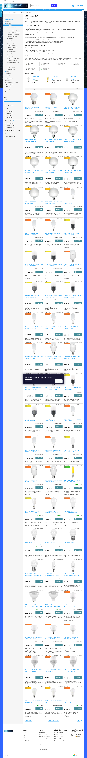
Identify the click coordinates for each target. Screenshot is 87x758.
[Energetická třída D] (73, 225)
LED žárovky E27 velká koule (13, 31)
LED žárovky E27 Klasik (11, 27)
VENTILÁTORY (8, 86)
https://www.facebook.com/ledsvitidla (30, 739)
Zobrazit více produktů (53, 85)
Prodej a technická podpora (35, 1)
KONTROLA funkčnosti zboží (44, 736)
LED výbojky (9, 40)
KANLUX (9, 117)
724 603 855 (27, 737)
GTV (9, 115)
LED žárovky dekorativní (12, 47)
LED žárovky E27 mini (11, 29)
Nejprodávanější (43, 89)
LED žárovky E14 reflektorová (13, 64)
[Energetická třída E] (73, 99)
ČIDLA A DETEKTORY (9, 84)
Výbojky (8, 75)
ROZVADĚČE (7, 80)
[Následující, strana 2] (78, 720)
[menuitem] (8, 10)
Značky (6, 91)
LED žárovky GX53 (10, 56)
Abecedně (52, 89)
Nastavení (28, 381)
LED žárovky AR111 (11, 68)
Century (9, 111)
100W (9, 133)
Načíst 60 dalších (53, 720)
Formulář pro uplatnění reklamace (59, 741)
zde (51, 377)
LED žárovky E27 (10, 25)
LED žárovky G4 (10, 55)
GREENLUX (10, 113)
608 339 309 (27, 735)
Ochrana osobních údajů (59, 734)
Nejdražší (35, 89)
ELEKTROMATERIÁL (9, 88)
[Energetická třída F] (34, 99)
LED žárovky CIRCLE (11, 66)
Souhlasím (58, 381)
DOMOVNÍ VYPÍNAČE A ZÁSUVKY (11, 82)
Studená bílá (10, 127)
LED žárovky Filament (11, 45)
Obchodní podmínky (58, 732)
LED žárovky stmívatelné (12, 42)
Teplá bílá (10, 123)
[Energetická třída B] (73, 472)
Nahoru (29, 720)
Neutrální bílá (10, 125)
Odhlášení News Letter (43, 742)
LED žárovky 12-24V (11, 44)
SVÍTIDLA (7, 77)
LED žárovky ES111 (11, 69)
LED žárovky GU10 (10, 49)
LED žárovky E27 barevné (12, 36)
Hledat (53, 5)
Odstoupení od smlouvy (59, 736)
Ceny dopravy (41, 744)
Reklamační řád (57, 738)
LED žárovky (8, 23)
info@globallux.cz (29, 733)
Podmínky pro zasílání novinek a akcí (45, 739)
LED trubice (8, 71)
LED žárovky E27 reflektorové (13, 62)
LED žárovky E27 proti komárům (13, 32)
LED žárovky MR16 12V (11, 51)
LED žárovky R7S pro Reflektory (13, 58)
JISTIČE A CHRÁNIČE (9, 79)
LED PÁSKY (8, 21)
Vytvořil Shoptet (79, 755)
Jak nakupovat (42, 732)
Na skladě (10, 106)
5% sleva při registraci (50, 1)
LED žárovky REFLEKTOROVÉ (12, 60)
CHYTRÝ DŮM (7, 90)
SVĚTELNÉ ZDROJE (9, 20)
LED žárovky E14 (10, 38)
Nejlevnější (28, 89)
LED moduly (8, 73)
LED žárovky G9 (10, 53)
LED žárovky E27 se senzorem (13, 34)
